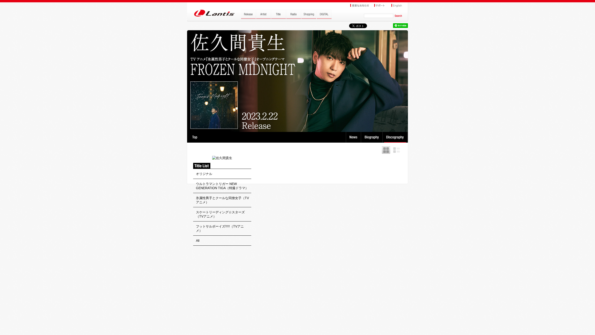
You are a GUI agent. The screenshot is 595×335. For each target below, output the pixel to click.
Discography (395, 137)
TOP (194, 137)
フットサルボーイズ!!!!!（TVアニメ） (220, 228)
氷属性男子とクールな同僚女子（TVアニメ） (222, 200)
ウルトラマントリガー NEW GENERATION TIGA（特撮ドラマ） (222, 186)
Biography (372, 137)
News (353, 137)
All (197, 240)
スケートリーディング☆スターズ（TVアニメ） (220, 214)
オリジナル (204, 174)
